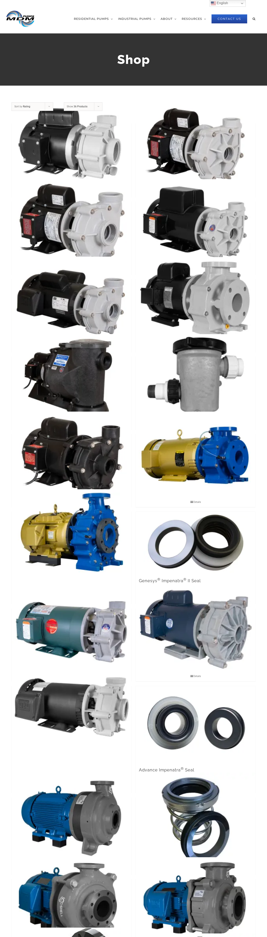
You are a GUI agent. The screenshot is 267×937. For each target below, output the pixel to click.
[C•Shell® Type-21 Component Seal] (195, 820)
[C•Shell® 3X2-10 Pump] (71, 818)
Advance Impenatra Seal (166, 769)
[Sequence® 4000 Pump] (71, 222)
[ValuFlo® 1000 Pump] (71, 455)
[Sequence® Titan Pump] (195, 299)
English (222, 3)
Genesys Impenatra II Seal (170, 580)
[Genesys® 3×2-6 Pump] (195, 455)
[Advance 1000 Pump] (71, 629)
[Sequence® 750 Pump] (71, 144)
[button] (254, 18)
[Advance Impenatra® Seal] (195, 724)
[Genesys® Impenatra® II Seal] (195, 542)
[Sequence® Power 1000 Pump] (195, 222)
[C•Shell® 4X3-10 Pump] (71, 900)
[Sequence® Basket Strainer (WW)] (195, 377)
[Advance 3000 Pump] (195, 629)
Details (197, 502)
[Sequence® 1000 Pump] (195, 145)
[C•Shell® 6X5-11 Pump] (195, 900)
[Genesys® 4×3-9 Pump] (71, 533)
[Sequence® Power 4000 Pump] (71, 300)
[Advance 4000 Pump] (71, 707)
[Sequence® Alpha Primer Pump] (71, 377)
